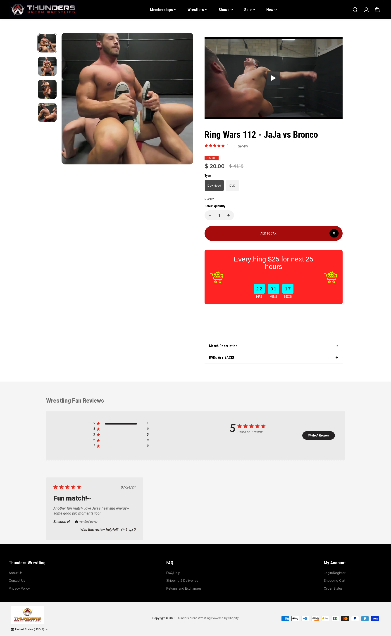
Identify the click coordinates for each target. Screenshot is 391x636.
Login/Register (335, 573)
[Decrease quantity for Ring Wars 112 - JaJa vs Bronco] (210, 215)
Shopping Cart (334, 580)
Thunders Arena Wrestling (193, 618)
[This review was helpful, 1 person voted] (122, 529)
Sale (248, 9)
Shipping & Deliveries (182, 580)
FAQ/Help (173, 573)
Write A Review (318, 435)
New (269, 9)
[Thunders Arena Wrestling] (43, 9)
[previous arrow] (70, 99)
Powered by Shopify (225, 618)
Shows (224, 9)
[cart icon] (377, 10)
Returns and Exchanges (184, 588)
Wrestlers (196, 9)
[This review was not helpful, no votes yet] (131, 529)
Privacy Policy (19, 588)
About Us (15, 573)
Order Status (333, 588)
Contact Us (17, 580)
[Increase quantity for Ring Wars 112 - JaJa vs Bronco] (228, 215)
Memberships (161, 9)
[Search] (355, 10)
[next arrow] (184, 99)
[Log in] (366, 10)
